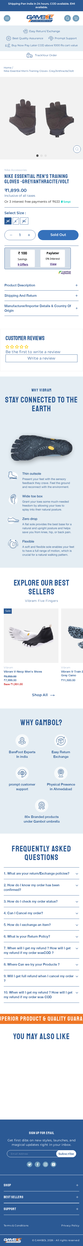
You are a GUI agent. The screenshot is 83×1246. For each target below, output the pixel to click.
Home (8, 67)
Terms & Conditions (16, 1225)
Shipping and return (20, 295)
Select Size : (15, 213)
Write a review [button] (41, 358)
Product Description (19, 285)
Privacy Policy (70, 1225)
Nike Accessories (15, 170)
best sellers (13, 1197)
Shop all (40, 695)
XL (24, 221)
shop (7, 1185)
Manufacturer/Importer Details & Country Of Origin (37, 308)
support (10, 1209)
